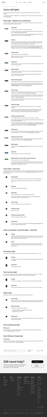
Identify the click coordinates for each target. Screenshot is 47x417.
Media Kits (19, 382)
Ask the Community (37, 366)
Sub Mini (38, 397)
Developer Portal (27, 381)
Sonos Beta (12, 380)
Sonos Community (5, 384)
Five (38, 399)
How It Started (19, 390)
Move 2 (38, 394)
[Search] (44, 2)
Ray (38, 385)
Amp (38, 400)
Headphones (33, 378)
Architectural (33, 388)
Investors (18, 385)
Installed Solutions (25, 379)
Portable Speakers (32, 383)
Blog (18, 391)
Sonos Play (39, 378)
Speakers (32, 380)
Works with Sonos (27, 383)
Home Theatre (33, 384)
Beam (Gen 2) (39, 383)
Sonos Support (5, 6)
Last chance (12, 378)
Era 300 (38, 390)
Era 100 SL (39, 389)
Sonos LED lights (14, 6)
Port (38, 402)
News (18, 380)
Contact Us (36, 361)
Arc (38, 382)
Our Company (19, 378)
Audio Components (33, 390)
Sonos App (19, 393)
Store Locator (5, 380)
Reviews (18, 395)
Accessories (33, 392)
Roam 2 (38, 392)
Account (4, 378)
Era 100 (38, 387)
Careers (18, 383)
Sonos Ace (39, 380)
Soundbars (32, 386)
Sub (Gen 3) (39, 395)
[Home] (3, 2)
